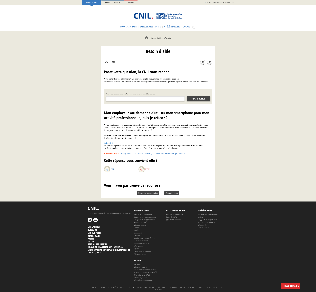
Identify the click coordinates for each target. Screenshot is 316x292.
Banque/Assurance (141, 243)
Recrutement (197, 287)
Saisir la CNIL (171, 217)
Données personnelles (119, 287)
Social (136, 230)
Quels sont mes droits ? (175, 214)
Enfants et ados (140, 225)
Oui (112, 169)
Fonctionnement (140, 267)
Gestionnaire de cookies (223, 2)
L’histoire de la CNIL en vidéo (146, 272)
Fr (205, 2)
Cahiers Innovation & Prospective (206, 223)
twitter (90, 220)
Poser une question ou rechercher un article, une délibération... (130, 93)
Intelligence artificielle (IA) (144, 238)
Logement (138, 233)
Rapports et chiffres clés (207, 219)
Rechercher (198, 98)
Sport (136, 248)
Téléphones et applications (144, 219)
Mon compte (212, 287)
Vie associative (140, 254)
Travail (137, 235)
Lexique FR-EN (94, 233)
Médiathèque (94, 227)
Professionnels (112, 2)
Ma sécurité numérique (143, 214)
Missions (137, 264)
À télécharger (172, 26)
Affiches (201, 217)
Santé (136, 227)
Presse (131, 2)
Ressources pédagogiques (208, 214)
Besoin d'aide (156, 38)
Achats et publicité (141, 240)
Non (147, 169)
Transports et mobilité (142, 251)
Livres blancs (203, 227)
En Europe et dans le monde (145, 269)
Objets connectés (140, 222)
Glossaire (92, 230)
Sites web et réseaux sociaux (145, 217)
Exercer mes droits (150, 26)
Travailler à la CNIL (142, 275)
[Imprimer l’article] (106, 62)
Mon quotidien (128, 26)
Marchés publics (140, 277)
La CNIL (186, 26)
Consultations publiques (143, 280)
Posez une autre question (148, 193)
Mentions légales (99, 287)
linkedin (95, 220)
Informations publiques (179, 287)
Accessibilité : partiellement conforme (149, 287)
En (210, 2)
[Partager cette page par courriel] (113, 62)
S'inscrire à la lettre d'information (105, 247)
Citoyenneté (138, 246)
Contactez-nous (172, 193)
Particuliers (91, 2)
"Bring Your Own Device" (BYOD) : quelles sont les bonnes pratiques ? (152, 153)
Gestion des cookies (97, 244)
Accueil (146, 37)
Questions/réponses (173, 219)
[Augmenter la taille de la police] (209, 62)
